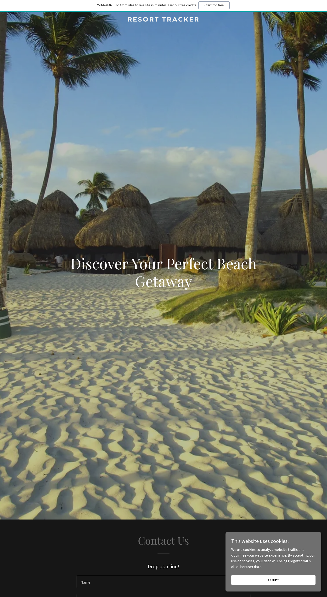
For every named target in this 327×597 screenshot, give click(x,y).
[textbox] (163, 582)
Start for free (214, 5)
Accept (273, 580)
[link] (163, 20)
